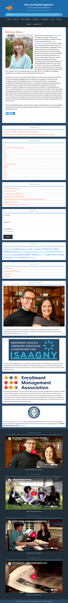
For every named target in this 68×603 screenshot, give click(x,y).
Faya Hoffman (18, 421)
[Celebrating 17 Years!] (34, 306)
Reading (16, 249)
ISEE (4, 161)
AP (4, 150)
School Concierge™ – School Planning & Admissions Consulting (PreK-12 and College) (28, 134)
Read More (22, 425)
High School (51, 254)
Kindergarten (20, 255)
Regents (5, 167)
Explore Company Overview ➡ (34, 469)
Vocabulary (23, 249)
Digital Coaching (42, 255)
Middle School (9, 252)
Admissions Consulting (23, 252)
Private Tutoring (31, 257)
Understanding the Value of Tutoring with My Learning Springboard (23, 199)
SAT (4, 169)
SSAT (5, 178)
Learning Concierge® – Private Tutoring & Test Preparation (21, 131)
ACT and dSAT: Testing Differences (13, 147)
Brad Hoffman (7, 421)
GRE (4, 158)
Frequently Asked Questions (11, 271)
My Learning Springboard (38, 4)
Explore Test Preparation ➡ (34, 594)
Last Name (6, 222)
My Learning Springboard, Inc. (33, 601)
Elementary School (51, 249)
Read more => (25, 333)
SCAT (5, 172)
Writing (23, 257)
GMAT (5, 156)
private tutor (57, 35)
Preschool (16, 257)
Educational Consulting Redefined (13, 196)
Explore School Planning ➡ (34, 511)
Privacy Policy (7, 274)
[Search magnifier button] (61, 14)
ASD (42, 249)
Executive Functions (53, 252)
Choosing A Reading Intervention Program (16, 204)
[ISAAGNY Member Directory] (34, 349)
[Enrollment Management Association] (34, 382)
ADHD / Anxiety (31, 254)
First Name (6, 215)
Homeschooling (40, 252)
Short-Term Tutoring (9, 191)
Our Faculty (6, 276)
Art (62, 251)
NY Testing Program (9, 164)
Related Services (8, 268)
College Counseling (34, 249)
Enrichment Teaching (9, 255)
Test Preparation (8, 249)
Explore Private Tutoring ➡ (34, 553)
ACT (4, 145)
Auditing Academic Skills (10, 202)
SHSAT (5, 175)
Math (34, 252)
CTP (4, 153)
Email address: (7, 229)
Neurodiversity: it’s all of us (11, 188)
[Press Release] (34, 412)
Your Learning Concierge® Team (13, 193)
